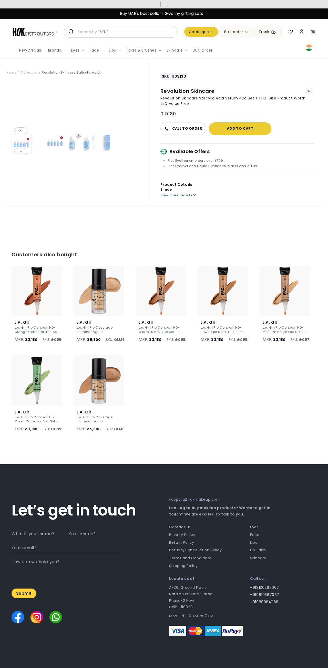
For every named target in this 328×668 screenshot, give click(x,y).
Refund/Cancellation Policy (195, 550)
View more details (176, 195)
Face (254, 534)
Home (11, 72)
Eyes (254, 527)
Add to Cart (240, 128)
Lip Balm (258, 550)
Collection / (30, 72)
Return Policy (181, 542)
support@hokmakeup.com (194, 499)
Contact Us (180, 527)
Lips (253, 542)
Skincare (258, 558)
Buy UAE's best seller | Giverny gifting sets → (164, 13)
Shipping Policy (183, 565)
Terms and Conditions (190, 558)
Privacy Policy (182, 534)
